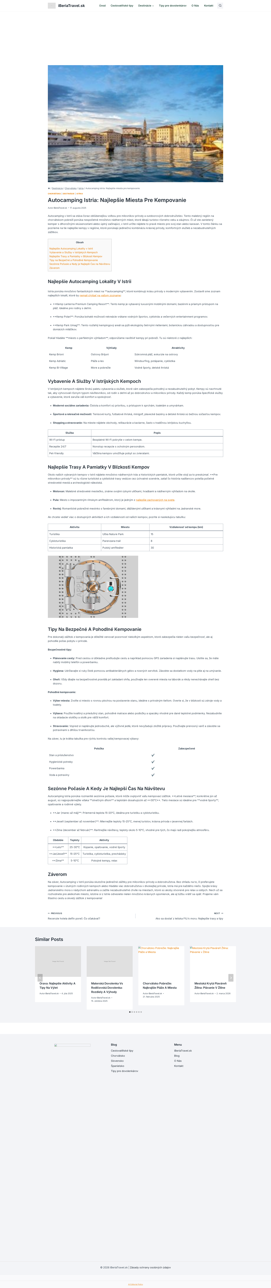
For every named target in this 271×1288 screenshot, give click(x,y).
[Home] (49, 188)
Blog (177, 1055)
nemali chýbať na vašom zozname (100, 295)
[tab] (130, 1012)
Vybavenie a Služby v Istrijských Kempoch (73, 252)
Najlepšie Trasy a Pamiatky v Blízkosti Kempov (75, 256)
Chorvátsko (54, 194)
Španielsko (117, 1065)
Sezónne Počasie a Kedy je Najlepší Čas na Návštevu (79, 263)
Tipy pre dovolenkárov (172, 5)
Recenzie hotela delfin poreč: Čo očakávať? (74, 916)
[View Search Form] (220, 6)
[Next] (230, 978)
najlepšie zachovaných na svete (155, 499)
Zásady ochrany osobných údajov (150, 1267)
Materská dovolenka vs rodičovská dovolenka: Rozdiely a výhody (107, 988)
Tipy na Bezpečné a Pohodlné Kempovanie (73, 260)
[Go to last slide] (40, 978)
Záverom (54, 267)
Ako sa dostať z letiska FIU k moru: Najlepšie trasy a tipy (189, 916)
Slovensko (117, 1060)
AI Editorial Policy (135, 1284)
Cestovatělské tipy (122, 5)
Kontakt (208, 5)
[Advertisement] (135, 32)
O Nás (195, 5)
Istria (79, 194)
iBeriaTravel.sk (60, 208)
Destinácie (68, 194)
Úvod (102, 5)
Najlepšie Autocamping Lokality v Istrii (71, 248)
